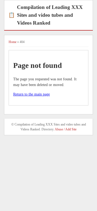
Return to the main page (31, 94)
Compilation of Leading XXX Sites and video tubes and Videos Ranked (45, 15)
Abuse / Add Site (66, 129)
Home (12, 42)
